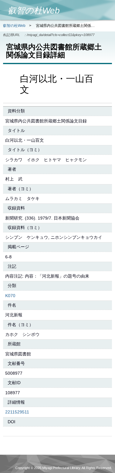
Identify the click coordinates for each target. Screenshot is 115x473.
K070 (10, 295)
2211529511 (17, 411)
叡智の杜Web (14, 26)
